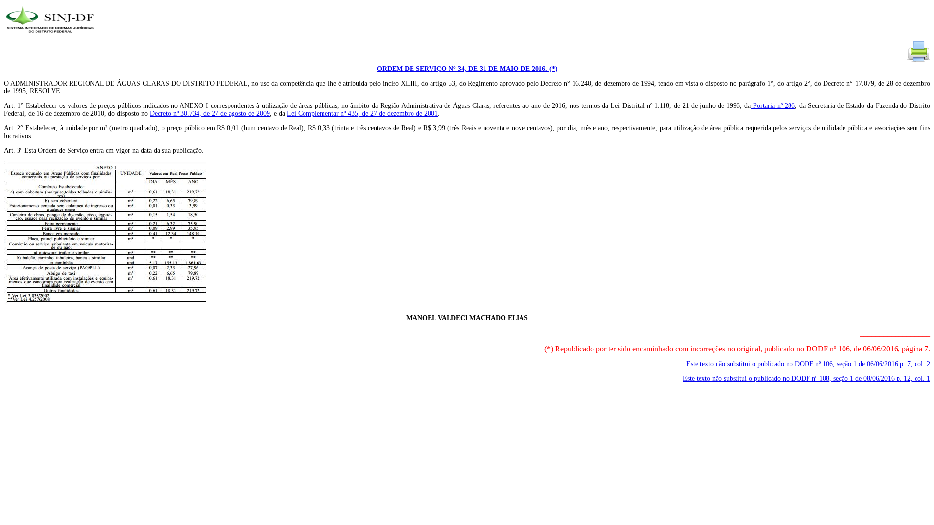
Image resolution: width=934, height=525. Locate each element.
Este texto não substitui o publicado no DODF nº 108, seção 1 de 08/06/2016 (806, 378)
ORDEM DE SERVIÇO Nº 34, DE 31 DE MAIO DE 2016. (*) (467, 68)
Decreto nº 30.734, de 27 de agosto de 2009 (210, 113)
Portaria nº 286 (773, 105)
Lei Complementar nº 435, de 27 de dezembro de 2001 (362, 113)
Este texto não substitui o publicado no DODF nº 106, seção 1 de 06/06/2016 (808, 364)
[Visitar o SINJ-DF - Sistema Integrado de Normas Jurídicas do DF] (51, 35)
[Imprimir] (918, 61)
